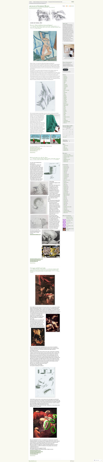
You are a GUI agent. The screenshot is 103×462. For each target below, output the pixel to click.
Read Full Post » (32, 152)
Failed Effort (65, 92)
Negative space (65, 105)
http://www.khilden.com (33, 150)
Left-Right (64, 100)
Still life (54, 158)
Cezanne (38, 159)
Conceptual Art (65, 86)
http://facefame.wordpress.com (35, 147)
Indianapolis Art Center (66, 159)
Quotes (64, 108)
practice (49, 27)
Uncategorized (65, 120)
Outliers (44, 27)
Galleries (64, 184)
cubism (31, 27)
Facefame (64, 158)
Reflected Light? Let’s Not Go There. (39, 157)
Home (31, 1)
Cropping (64, 177)
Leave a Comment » (38, 28)
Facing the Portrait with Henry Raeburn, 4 (38, 3)
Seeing (52, 158)
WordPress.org (65, 161)
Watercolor (65, 122)
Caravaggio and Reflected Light (37, 268)
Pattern (64, 106)
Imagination (45, 158)
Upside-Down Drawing (66, 121)
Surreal (64, 115)
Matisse (43, 159)
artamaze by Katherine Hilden (39, 6)
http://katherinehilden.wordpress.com (36, 148)
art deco (35, 159)
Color (64, 83)
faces (64, 91)
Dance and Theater (66, 90)
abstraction (34, 158)
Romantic (64, 199)
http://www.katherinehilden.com (35, 149)
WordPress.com (65, 150)
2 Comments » (57, 159)
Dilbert (33, 27)
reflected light (52, 27)
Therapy (64, 119)
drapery (36, 27)
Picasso (46, 27)
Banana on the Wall (70, 218)
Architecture (65, 78)
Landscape (65, 99)
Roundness (49, 158)
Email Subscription (67, 62)
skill (59, 27)
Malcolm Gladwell (39, 27)
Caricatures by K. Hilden (67, 154)
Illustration (41, 158)
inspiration (64, 98)
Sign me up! (65, 69)
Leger (41, 159)
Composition (38, 158)
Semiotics (64, 113)
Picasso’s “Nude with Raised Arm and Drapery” (41, 25)
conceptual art (65, 85)
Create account (65, 145)
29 (66, 135)
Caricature (65, 79)
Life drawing (65, 101)
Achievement (65, 77)
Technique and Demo (66, 206)
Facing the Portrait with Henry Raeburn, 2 (57, 1)
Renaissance (57, 27)
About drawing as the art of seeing (40, 1)
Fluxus (64, 93)
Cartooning (65, 170)
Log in (64, 146)
